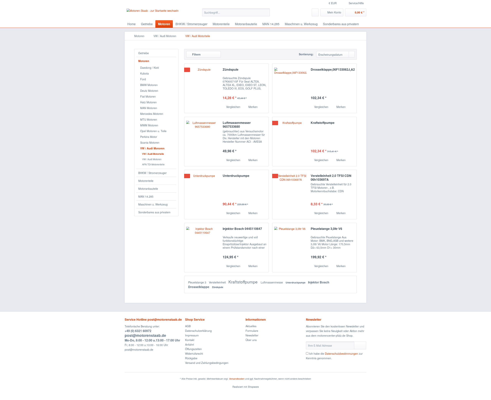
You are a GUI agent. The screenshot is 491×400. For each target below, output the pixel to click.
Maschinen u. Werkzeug (153, 204)
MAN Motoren (148, 108)
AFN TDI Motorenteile (153, 164)
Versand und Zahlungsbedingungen (206, 363)
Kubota (144, 73)
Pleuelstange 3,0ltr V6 (326, 229)
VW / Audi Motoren (152, 148)
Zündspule (230, 70)
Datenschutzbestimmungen (341, 353)
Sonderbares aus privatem (154, 212)
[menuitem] (236, 12)
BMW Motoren (149, 85)
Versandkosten (237, 378)
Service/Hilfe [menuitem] (356, 3)
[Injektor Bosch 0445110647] (202, 247)
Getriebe (143, 53)
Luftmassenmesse (272, 282)
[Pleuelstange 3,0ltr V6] (290, 247)
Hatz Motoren (148, 102)
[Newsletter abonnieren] (360, 345)
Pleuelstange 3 (197, 282)
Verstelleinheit (218, 282)
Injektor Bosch (318, 282)
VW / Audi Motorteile (153, 154)
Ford (143, 79)
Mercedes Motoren (151, 114)
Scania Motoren (149, 142)
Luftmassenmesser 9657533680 (237, 124)
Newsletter (252, 335)
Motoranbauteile (148, 188)
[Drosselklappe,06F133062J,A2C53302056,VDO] (290, 88)
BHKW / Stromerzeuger (152, 173)
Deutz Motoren (149, 91)
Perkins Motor (148, 137)
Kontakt (189, 340)
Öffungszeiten (193, 349)
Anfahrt (189, 344)
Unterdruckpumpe (236, 176)
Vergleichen (232, 107)
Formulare (252, 331)
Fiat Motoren (148, 96)
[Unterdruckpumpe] (202, 194)
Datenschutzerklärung (198, 331)
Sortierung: (306, 54)
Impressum (192, 335)
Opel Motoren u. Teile (153, 131)
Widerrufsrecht (194, 353)
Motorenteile (145, 181)
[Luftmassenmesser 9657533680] (202, 141)
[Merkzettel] (315, 12)
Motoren (143, 61)
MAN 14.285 (145, 196)
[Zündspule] (202, 88)
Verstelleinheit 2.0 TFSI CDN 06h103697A (331, 177)
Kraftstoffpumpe (322, 123)
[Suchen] (266, 12)
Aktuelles (251, 326)
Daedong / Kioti (149, 68)
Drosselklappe (199, 287)
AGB (188, 326)
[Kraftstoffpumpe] (290, 141)
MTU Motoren (148, 119)
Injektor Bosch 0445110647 (242, 229)
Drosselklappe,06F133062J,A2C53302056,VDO (333, 70)
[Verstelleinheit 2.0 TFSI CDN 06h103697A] (290, 194)
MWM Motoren (149, 125)
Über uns (251, 340)
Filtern (196, 54)
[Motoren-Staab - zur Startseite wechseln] (153, 13)
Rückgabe (191, 358)
